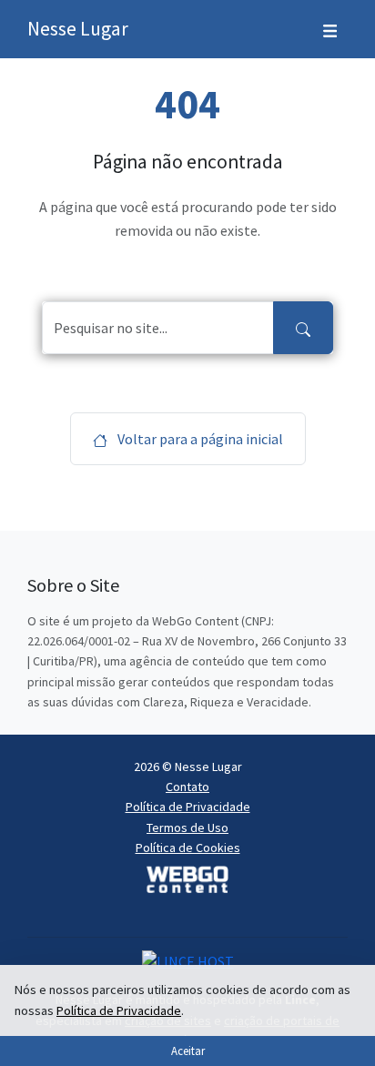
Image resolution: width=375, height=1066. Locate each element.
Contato (187, 786)
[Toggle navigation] (330, 29)
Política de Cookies (188, 847)
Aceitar (188, 1050)
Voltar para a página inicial (199, 439)
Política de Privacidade (188, 806)
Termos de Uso (187, 827)
